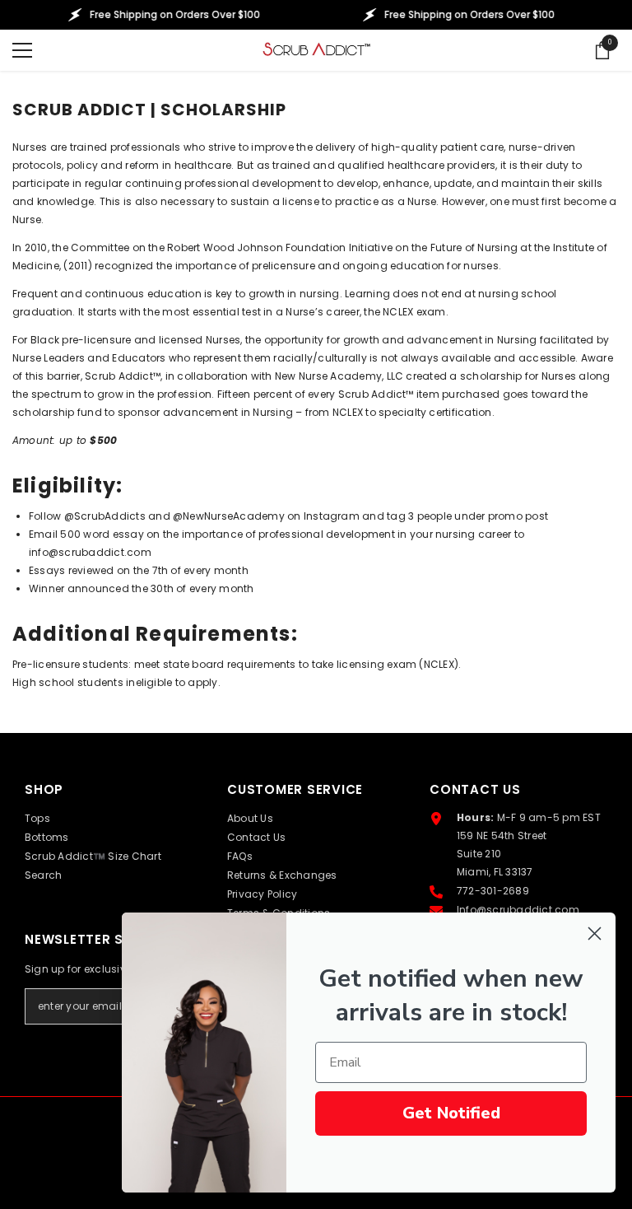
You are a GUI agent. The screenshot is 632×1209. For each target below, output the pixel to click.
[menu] (22, 50)
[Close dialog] (594, 933)
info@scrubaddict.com (90, 552)
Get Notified (451, 1113)
